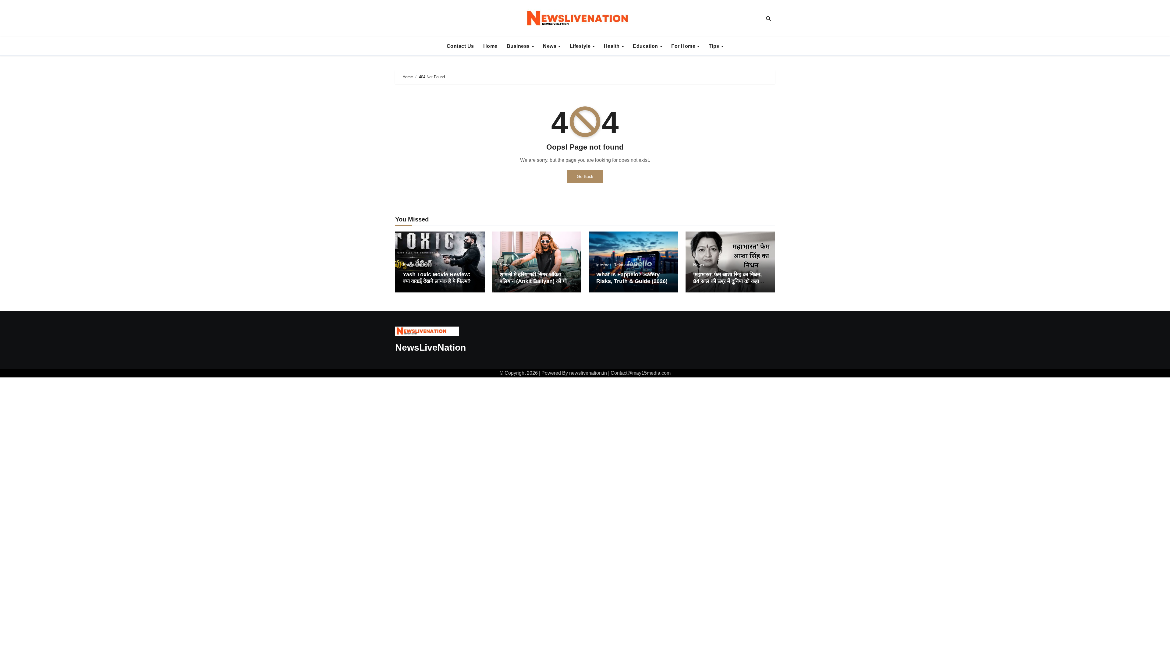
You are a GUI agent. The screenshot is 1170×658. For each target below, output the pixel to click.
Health (612, 46)
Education (646, 46)
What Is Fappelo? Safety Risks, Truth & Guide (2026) (632, 277)
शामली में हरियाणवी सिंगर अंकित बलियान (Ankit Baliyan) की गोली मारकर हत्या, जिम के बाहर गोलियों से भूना (536, 284)
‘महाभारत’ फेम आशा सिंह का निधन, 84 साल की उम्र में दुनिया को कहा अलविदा (727, 281)
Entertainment (416, 265)
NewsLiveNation (430, 347)
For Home (684, 46)
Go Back (585, 176)
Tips (715, 46)
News (550, 46)
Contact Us (460, 46)
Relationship (625, 265)
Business (519, 46)
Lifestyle (581, 46)
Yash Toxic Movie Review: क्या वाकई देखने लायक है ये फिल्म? (437, 277)
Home (490, 46)
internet (603, 265)
